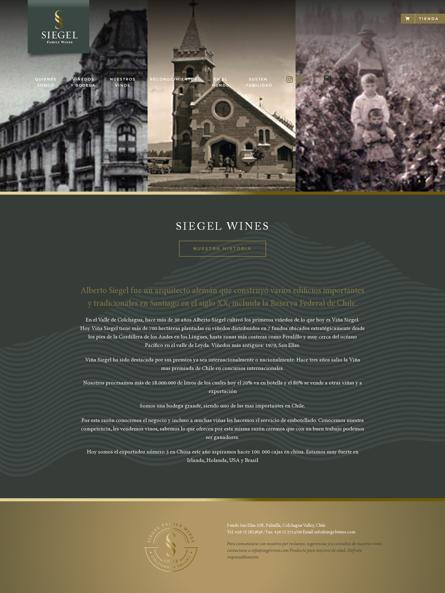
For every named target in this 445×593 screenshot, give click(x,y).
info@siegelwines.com (335, 532)
